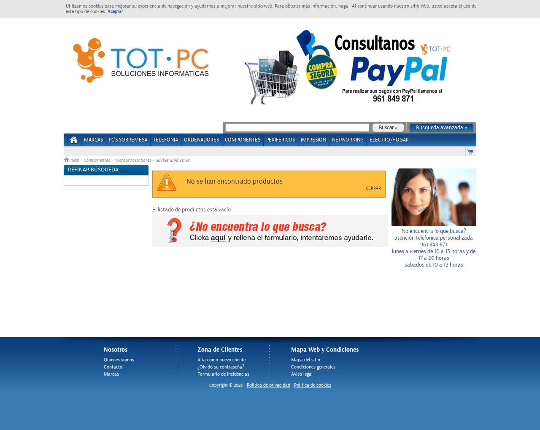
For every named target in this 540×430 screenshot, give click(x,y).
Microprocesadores (132, 160)
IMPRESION (313, 140)
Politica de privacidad (268, 385)
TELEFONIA (165, 140)
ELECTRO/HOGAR (389, 140)
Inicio (75, 160)
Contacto (113, 367)
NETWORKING (348, 140)
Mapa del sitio (305, 360)
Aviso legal (302, 374)
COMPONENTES (242, 140)
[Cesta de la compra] (470, 151)
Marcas (93, 140)
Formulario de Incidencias (223, 374)
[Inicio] (74, 142)
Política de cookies (312, 385)
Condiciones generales (313, 367)
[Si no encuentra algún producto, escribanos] (270, 245)
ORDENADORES (201, 140)
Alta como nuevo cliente (221, 360)
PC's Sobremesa (128, 140)
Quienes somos (119, 360)
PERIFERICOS (280, 140)
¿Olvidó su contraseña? (220, 367)
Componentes (97, 160)
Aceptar (115, 11)
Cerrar (373, 188)
